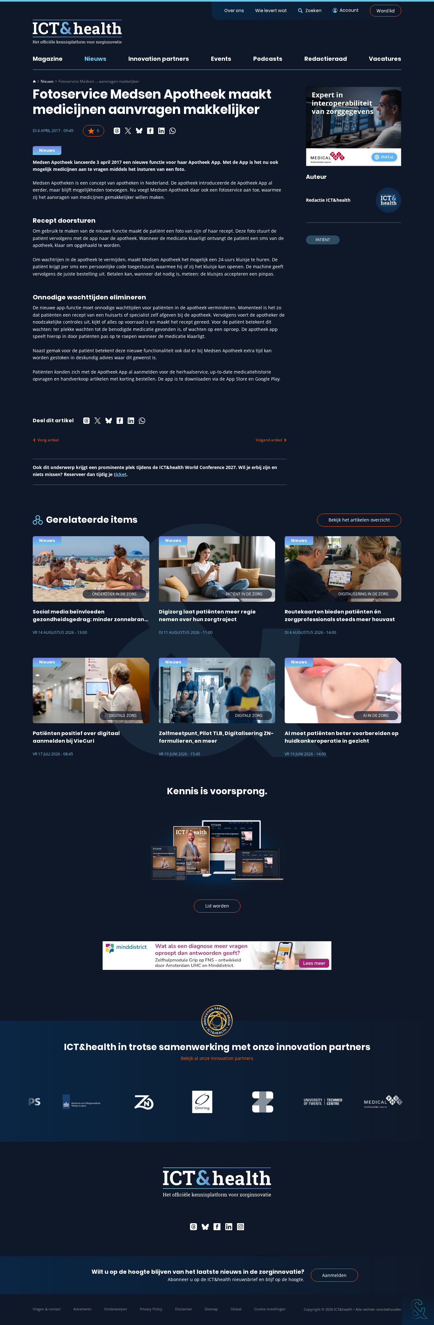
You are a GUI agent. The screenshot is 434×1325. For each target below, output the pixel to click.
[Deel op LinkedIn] (161, 131)
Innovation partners (158, 59)
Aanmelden (334, 1275)
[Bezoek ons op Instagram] (240, 1226)
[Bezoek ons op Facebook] (217, 1226)
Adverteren (82, 1309)
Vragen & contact (47, 1309)
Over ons (234, 10)
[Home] (34, 81)
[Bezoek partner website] (65, 1102)
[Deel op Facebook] (150, 131)
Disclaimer (183, 1309)
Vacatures (385, 59)
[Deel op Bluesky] (139, 131)
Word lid (385, 10)
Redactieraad (325, 59)
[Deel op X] (128, 131)
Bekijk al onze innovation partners (217, 1058)
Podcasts (267, 59)
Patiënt (322, 239)
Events (221, 59)
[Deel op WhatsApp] (172, 131)
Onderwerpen (115, 1309)
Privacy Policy (151, 1309)
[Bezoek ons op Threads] (193, 1226)
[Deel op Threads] (117, 131)
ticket (120, 474)
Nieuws (95, 59)
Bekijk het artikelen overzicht (359, 520)
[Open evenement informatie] (418, 1309)
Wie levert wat (271, 10)
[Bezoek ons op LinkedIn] (228, 1226)
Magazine (48, 59)
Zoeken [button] (313, 10)
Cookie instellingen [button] (270, 1309)
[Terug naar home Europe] (77, 32)
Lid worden (217, 906)
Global (236, 1309)
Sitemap (211, 1309)
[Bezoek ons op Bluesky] (205, 1226)
